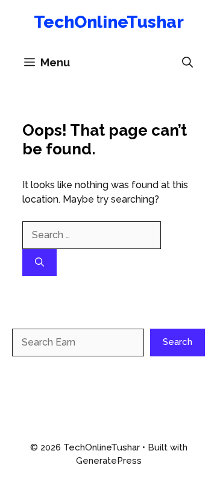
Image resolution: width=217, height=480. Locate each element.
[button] (187, 63)
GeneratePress (109, 460)
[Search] (39, 262)
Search (177, 341)
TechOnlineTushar (109, 22)
